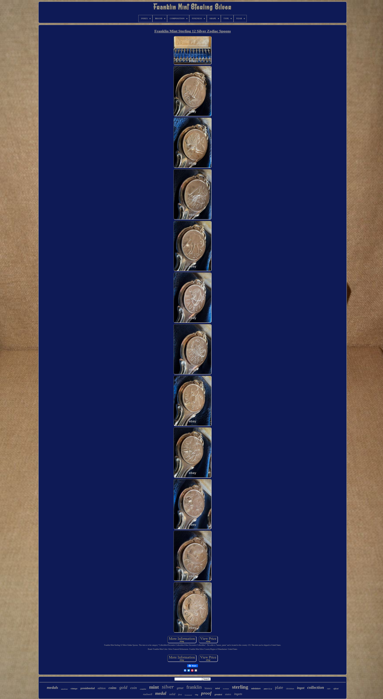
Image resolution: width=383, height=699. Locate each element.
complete (143, 689)
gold (123, 687)
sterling (240, 687)
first (180, 694)
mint (154, 687)
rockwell (147, 694)
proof (206, 693)
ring (196, 695)
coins (112, 688)
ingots (238, 694)
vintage (74, 688)
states (228, 694)
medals (52, 687)
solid (172, 694)
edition (102, 688)
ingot (300, 688)
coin (133, 688)
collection (315, 687)
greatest (218, 694)
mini (217, 688)
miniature (256, 688)
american (64, 689)
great (180, 688)
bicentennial (188, 695)
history (208, 688)
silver (168, 687)
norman (226, 688)
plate (279, 687)
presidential (87, 688)
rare (328, 688)
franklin (194, 687)
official (335, 689)
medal (160, 693)
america (268, 689)
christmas (290, 688)
